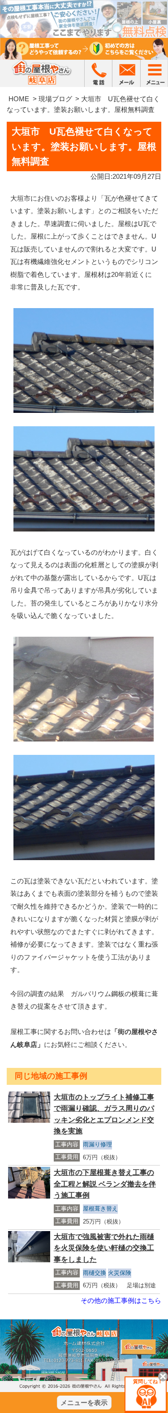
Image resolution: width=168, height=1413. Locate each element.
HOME (19, 99)
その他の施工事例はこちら (121, 1300)
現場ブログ (55, 99)
